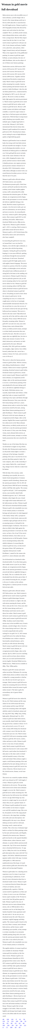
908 (21, 1021)
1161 (12, 1019)
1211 (25, 1025)
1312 (12, 1021)
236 (21, 1025)
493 (19, 1027)
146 (15, 1027)
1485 (17, 1021)
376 (15, 1023)
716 (8, 1021)
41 (3, 1027)
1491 (8, 1025)
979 (7, 1023)
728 (24, 1019)
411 (20, 1019)
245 (19, 1023)
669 (12, 1025)
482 (3, 1019)
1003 (4, 1025)
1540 (8, 1019)
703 (25, 1021)
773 (7, 1027)
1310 (4, 1021)
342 (3, 1023)
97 (16, 1019)
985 (23, 1023)
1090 (11, 1027)
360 (11, 1023)
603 (17, 1025)
